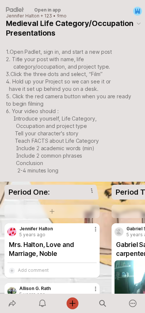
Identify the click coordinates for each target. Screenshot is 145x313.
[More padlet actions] (133, 303)
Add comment (33, 270)
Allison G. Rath (35, 288)
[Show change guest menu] (137, 11)
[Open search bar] (102, 303)
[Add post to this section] (52, 211)
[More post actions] (91, 232)
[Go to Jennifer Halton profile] (11, 231)
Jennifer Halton (22, 16)
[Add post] (72, 303)
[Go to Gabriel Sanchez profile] (119, 231)
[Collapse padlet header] (138, 23)
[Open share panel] (12, 303)
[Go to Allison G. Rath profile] (11, 291)
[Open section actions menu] (92, 190)
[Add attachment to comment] (11, 270)
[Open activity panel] (42, 303)
